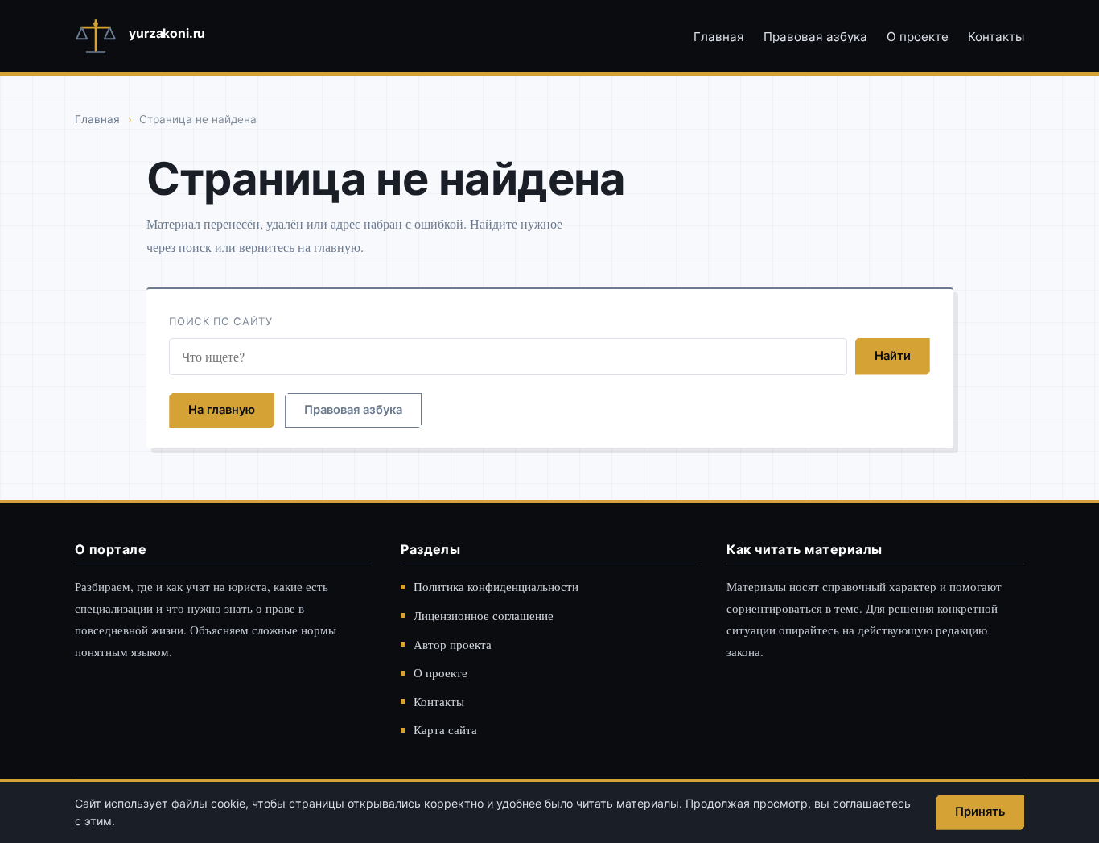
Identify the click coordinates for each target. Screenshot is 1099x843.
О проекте (918, 36)
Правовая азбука (815, 36)
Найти (893, 356)
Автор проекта (453, 644)
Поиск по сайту (220, 321)
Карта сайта (445, 729)
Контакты (996, 36)
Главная (719, 36)
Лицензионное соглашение (484, 615)
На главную (221, 410)
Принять (980, 811)
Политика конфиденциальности (496, 586)
